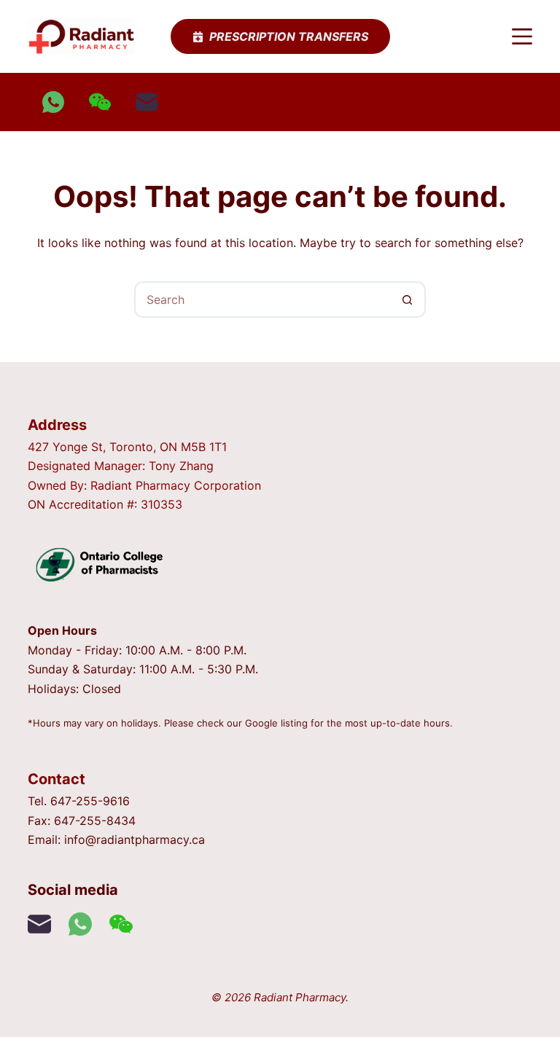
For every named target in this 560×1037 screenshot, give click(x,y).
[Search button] (407, 299)
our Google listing (267, 723)
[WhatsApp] (53, 102)
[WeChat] (100, 102)
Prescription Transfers (288, 36)
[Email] (147, 102)
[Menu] (522, 36)
